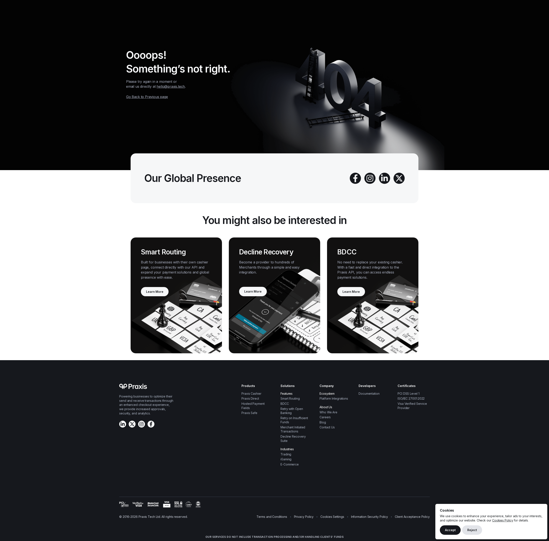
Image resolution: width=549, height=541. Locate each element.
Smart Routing (290, 398)
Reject (472, 530)
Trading (286, 454)
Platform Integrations (334, 398)
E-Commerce (290, 464)
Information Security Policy (369, 516)
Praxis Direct (250, 398)
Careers (325, 417)
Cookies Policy (502, 520)
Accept (450, 530)
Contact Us (327, 427)
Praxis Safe (249, 413)
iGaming (286, 459)
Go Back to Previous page (147, 97)
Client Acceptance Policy (412, 516)
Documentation (369, 393)
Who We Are (328, 412)
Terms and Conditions (271, 516)
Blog (323, 422)
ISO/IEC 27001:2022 (411, 398)
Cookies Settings (332, 516)
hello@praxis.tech (171, 86)
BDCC (285, 403)
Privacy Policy (304, 516)
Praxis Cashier (251, 393)
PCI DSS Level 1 (408, 393)
